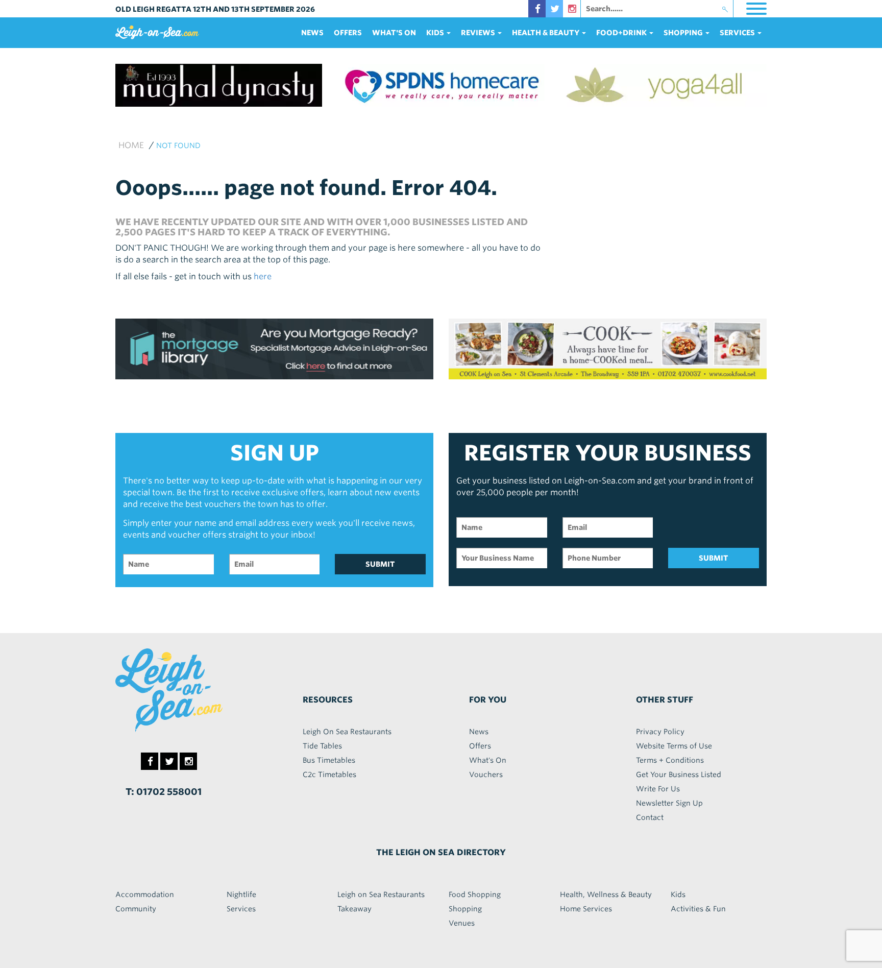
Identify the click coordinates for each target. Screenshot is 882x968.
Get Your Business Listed (678, 774)
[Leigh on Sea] (191, 690)
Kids (678, 894)
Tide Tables (322, 746)
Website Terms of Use (674, 746)
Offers (348, 33)
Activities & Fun (698, 909)
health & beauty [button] (546, 33)
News (312, 33)
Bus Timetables (329, 760)
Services (241, 909)
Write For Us (658, 789)
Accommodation (144, 894)
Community (135, 909)
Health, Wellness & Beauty (606, 894)
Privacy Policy (660, 732)
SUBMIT (380, 564)
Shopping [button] (684, 33)
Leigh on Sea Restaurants (381, 894)
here (263, 276)
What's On (394, 33)
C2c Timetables (329, 774)
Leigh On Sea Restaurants (347, 732)
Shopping (465, 909)
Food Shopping (475, 894)
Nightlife (241, 894)
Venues (462, 923)
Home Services (586, 909)
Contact (650, 817)
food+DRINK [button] (622, 33)
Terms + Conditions (670, 760)
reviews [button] (479, 33)
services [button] (738, 33)
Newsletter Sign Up (669, 803)
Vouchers (486, 774)
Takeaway (354, 909)
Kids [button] (436, 33)
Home (131, 145)
